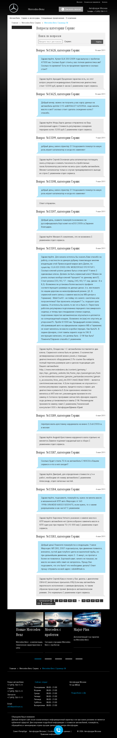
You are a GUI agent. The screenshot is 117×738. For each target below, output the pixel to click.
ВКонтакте (79, 2)
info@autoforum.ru (15, 706)
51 (65, 600)
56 (88, 600)
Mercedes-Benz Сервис (31, 23)
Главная (15, 23)
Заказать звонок (73, 9)
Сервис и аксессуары (30, 18)
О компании (71, 18)
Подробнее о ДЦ (78, 693)
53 (74, 600)
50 (61, 600)
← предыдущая (43, 600)
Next (105, 636)
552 (38, 603)
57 (93, 600)
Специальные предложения (92, 2)
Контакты (104, 2)
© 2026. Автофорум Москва (89, 731)
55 (84, 600)
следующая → (48, 603)
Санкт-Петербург (20, 731)
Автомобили (15, 18)
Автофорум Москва (37, 731)
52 (70, 600)
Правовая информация (50, 734)
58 (97, 600)
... (56, 600)
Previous (11, 636)
